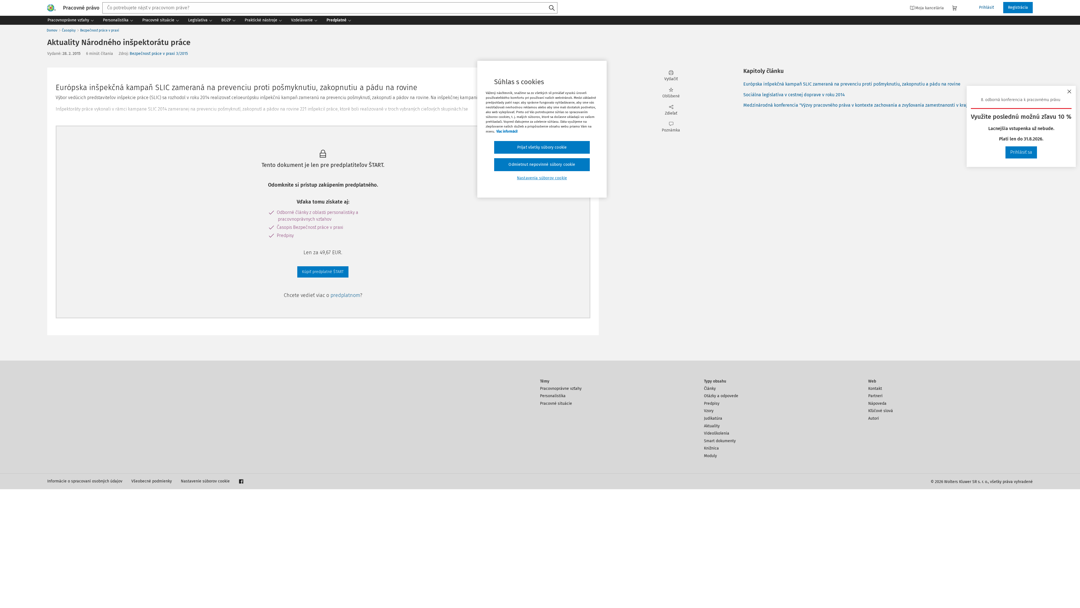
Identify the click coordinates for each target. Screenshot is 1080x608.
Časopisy (69, 30)
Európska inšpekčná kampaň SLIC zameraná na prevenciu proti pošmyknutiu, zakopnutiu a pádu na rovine (851, 84)
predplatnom (345, 295)
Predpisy (711, 403)
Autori (873, 418)
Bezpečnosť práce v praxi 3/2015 (159, 53)
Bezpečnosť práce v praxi (99, 30)
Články (710, 388)
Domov (52, 30)
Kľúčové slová (880, 410)
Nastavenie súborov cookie (205, 481)
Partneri (875, 396)
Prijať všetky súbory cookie (542, 147)
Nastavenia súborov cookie (542, 178)
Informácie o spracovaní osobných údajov (84, 481)
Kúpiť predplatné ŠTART (323, 271)
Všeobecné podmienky (151, 481)
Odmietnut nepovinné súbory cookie (541, 164)
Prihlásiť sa (1021, 152)
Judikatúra (713, 418)
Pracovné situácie (556, 403)
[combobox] (329, 8)
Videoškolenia (716, 433)
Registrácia (1018, 7)
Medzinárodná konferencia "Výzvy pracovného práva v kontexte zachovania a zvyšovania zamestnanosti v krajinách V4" (864, 105)
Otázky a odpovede (721, 396)
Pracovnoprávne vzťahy (561, 388)
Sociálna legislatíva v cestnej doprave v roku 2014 (794, 94)
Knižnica (711, 448)
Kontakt (875, 388)
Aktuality (712, 426)
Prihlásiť (986, 7)
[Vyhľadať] (551, 8)
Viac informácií (507, 131)
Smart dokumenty (720, 441)
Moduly (710, 455)
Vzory (709, 410)
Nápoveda (877, 403)
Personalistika (553, 396)
